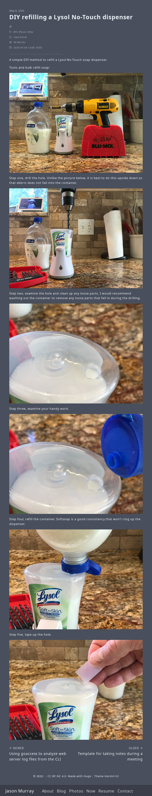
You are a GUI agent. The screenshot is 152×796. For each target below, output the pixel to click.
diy (31, 31)
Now (90, 791)
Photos (76, 791)
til (16, 31)
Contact (125, 791)
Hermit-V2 (112, 776)
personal (21, 37)
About (48, 791)
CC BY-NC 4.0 (57, 776)
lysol (24, 31)
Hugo (87, 776)
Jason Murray (19, 791)
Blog (61, 791)
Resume (106, 791)
